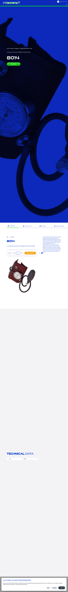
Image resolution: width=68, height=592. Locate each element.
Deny (48, 588)
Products (12, 48)
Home (8, 48)
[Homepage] (10, 3)
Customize (54, 588)
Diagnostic (17, 48)
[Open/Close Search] (58, 2)
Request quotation (30, 303)
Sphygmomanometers (24, 48)
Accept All (62, 588)
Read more (13, 64)
